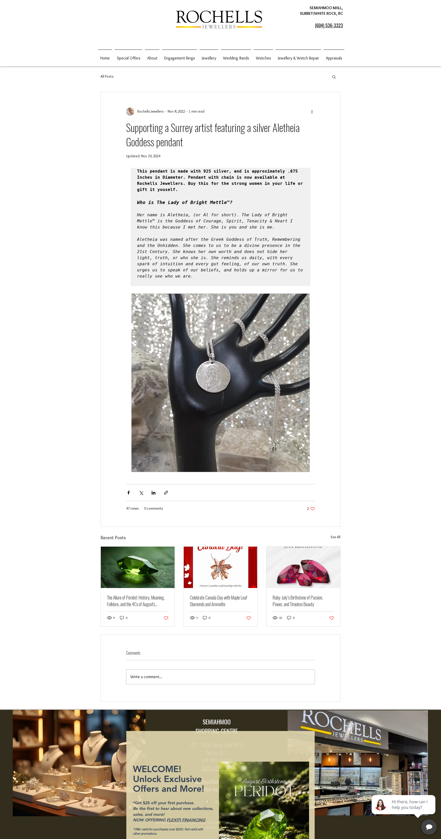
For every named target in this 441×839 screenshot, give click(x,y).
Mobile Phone (143, 809)
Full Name (141, 784)
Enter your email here (148, 797)
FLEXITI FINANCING (186, 762)
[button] (305, 681)
